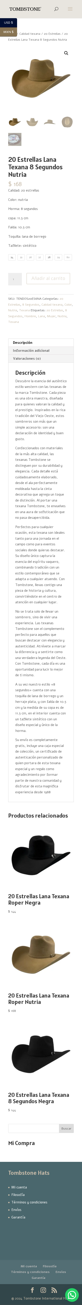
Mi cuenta (19, 1187)
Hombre (30, 316)
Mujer (51, 316)
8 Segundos (30, 304)
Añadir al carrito (48, 278)
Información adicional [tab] (31, 350)
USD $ (10, 22)
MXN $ (10, 32)
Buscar (66, 1128)
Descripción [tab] (22, 342)
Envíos (16, 1210)
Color (68, 304)
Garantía (18, 1217)
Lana (41, 316)
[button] (66, 53)
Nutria (12, 310)
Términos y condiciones (29, 1202)
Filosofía (18, 1195)
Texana (24, 310)
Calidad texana (51, 304)
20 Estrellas (52, 34)
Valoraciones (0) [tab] (27, 358)
